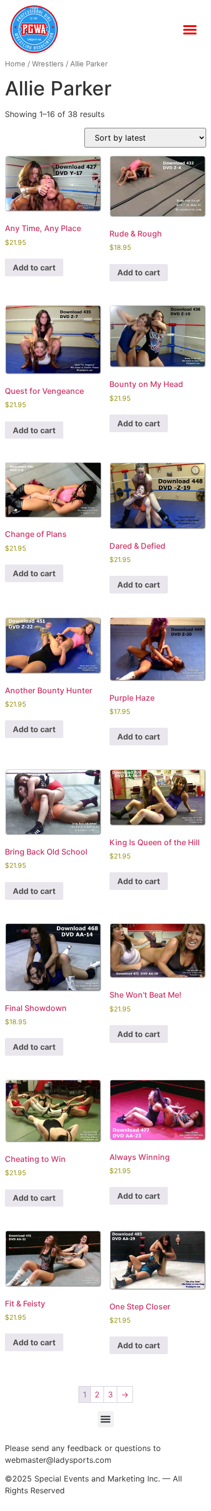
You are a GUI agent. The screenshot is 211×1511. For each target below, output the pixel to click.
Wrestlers (48, 63)
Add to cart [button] (34, 267)
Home (15, 63)
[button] (190, 29)
